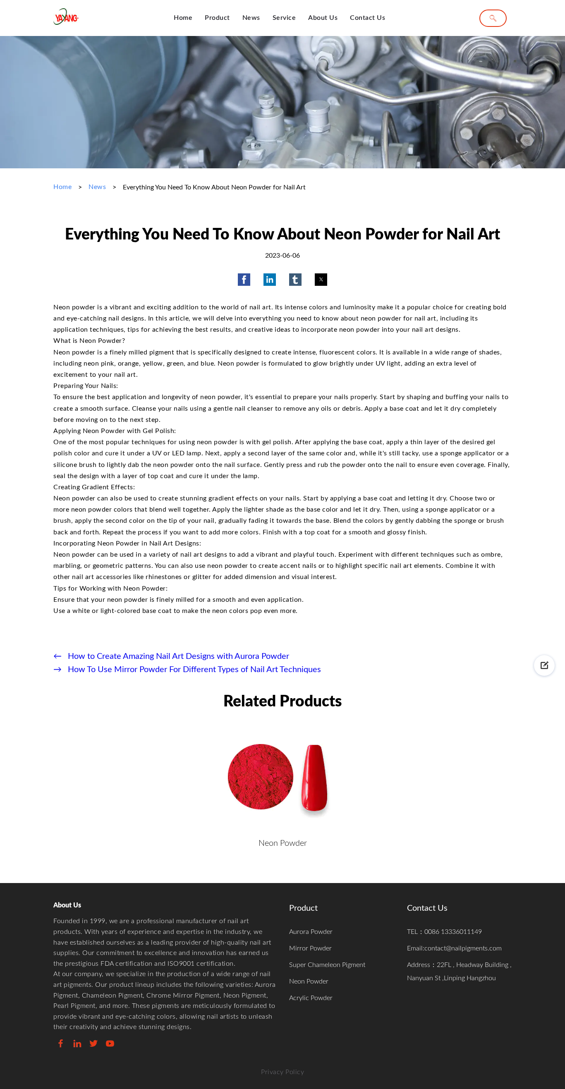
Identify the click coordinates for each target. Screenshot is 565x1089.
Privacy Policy (282, 1072)
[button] (244, 279)
